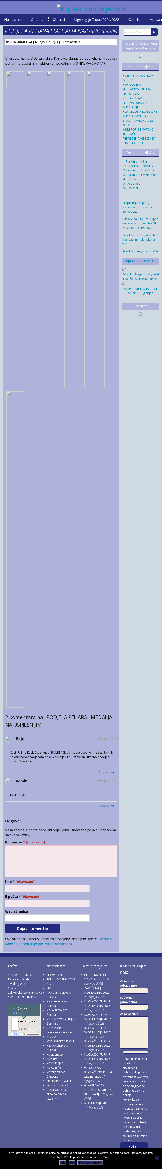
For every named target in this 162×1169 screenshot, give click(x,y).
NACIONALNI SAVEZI (59, 1081)
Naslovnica (13, 19)
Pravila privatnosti (90, 1162)
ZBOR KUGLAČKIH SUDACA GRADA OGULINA (57, 1094)
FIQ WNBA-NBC (56, 975)
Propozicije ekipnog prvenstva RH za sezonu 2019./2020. (138, 207)
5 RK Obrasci (131, 183)
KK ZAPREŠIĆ (54, 1068)
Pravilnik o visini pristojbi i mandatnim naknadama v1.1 (139, 239)
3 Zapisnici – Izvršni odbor (140, 175)
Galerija (134, 19)
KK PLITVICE (53, 1059)
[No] (157, 1158)
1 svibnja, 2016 (105, 738)
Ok (63, 1162)
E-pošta (22, 896)
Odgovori (104, 772)
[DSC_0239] (56, 386)
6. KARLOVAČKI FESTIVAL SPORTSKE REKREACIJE (136, 102)
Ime (19, 881)
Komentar (25, 842)
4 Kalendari (130, 179)
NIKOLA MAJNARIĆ (57, 1085)
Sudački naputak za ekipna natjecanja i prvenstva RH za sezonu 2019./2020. (140, 223)
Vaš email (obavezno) (128, 1000)
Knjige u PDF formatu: (140, 261)
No (72, 1162)
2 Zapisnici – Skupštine (138, 170)
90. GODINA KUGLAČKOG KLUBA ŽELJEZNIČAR (136, 89)
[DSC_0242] (15, 706)
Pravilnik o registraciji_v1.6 (140, 251)
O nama (37, 19)
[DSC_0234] (96, 386)
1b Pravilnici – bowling (137, 166)
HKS (49, 988)
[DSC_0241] (36, 87)
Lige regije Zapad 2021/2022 (96, 19)
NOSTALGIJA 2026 (96, 1103)
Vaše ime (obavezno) (128, 983)
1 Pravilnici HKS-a (134, 161)
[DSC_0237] (15, 87)
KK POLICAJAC (55, 1063)
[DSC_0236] (76, 386)
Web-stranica (16, 911)
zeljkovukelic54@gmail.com (26, 992)
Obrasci (59, 19)
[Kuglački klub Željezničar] (92, 9)
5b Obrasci (130, 188)
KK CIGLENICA (55, 1054)
